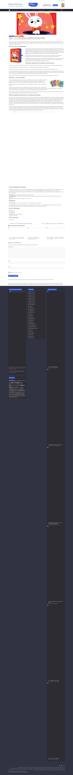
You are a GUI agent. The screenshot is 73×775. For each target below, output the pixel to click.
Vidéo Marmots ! (30, 337)
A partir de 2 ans (30, 293)
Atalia (19, 380)
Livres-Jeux (30, 329)
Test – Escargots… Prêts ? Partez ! (53, 680)
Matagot (12, 390)
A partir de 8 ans (47, 770)
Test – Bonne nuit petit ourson (53, 366)
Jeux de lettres (30, 317)
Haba (10, 387)
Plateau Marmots (15, 4)
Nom (9, 260)
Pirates (18, 392)
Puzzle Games (30, 336)
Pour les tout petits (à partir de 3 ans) (50, 767)
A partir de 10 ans (31, 291)
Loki (21, 389)
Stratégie (23, 394)
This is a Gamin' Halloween (20, 395)
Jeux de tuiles (30, 320)
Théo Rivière (11, 396)
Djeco (10, 385)
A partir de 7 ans (30, 301)
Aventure (23, 380)
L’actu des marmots (15, 10)
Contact (64, 770)
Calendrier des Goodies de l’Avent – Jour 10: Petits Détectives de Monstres (55, 523)
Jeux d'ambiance (30, 309)
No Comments (56, 367)
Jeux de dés (30, 314)
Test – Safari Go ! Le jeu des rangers (16, 237)
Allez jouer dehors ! (31, 304)
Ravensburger (22, 393)
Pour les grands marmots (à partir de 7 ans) (41, 768)
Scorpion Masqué (12, 394)
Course (21, 383)
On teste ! (34, 10)
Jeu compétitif (20, 387)
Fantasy (18, 385)
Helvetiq (13, 387)
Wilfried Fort (16, 396)
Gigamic (22, 385)
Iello (16, 387)
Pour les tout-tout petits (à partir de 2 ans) (38, 767)
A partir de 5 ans (30, 298)
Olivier (16, 39)
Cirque (34, 39)
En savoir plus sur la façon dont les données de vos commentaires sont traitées (39, 279)
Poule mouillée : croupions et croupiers (55, 237)
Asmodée (16, 380)
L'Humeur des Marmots (32, 328)
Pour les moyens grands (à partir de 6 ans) (28, 768)
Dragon (13, 385)
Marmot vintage (30, 333)
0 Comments (25, 39)
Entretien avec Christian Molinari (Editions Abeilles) (20, 223)
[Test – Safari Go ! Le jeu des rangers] (17, 227)
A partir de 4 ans (11, 36)
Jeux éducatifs (25, 769)
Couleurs (37, 39)
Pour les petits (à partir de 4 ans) (60, 767)
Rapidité (18, 393)
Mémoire (21, 390)
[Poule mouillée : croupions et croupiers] (55, 227)
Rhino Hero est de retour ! (33, 237)
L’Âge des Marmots (41, 10)
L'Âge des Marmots (31, 326)
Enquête (15, 385)
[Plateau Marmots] (9, 10)
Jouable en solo (17, 389)
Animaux (29, 39)
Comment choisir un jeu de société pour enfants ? (54, 768)
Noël (24, 390)
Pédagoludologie (14, 393)
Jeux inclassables (30, 323)
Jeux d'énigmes (30, 310)
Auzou (32, 39)
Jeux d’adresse (21, 769)
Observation (12, 392)
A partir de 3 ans (30, 295)
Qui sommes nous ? (50, 10)
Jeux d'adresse (30, 307)
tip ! (15, 368)
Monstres (17, 390)
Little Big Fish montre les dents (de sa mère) (55, 444)
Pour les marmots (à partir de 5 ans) (16, 768)
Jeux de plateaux (30, 318)
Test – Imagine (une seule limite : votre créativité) (53, 223)
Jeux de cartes (17, 36)
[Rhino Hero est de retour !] (36, 227)
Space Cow (18, 394)
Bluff (20, 382)
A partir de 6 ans (30, 299)
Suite (39, 39)
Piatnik (16, 392)
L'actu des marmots (31, 325)
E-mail (9, 266)
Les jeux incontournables (25, 10)
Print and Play (22, 392)
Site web (9, 272)
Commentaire (10, 246)
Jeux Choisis (30, 306)
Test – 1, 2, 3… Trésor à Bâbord (53, 758)
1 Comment (56, 759)
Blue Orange (15, 382)
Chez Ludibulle (11, 219)
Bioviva (10, 382)
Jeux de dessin (30, 315)
